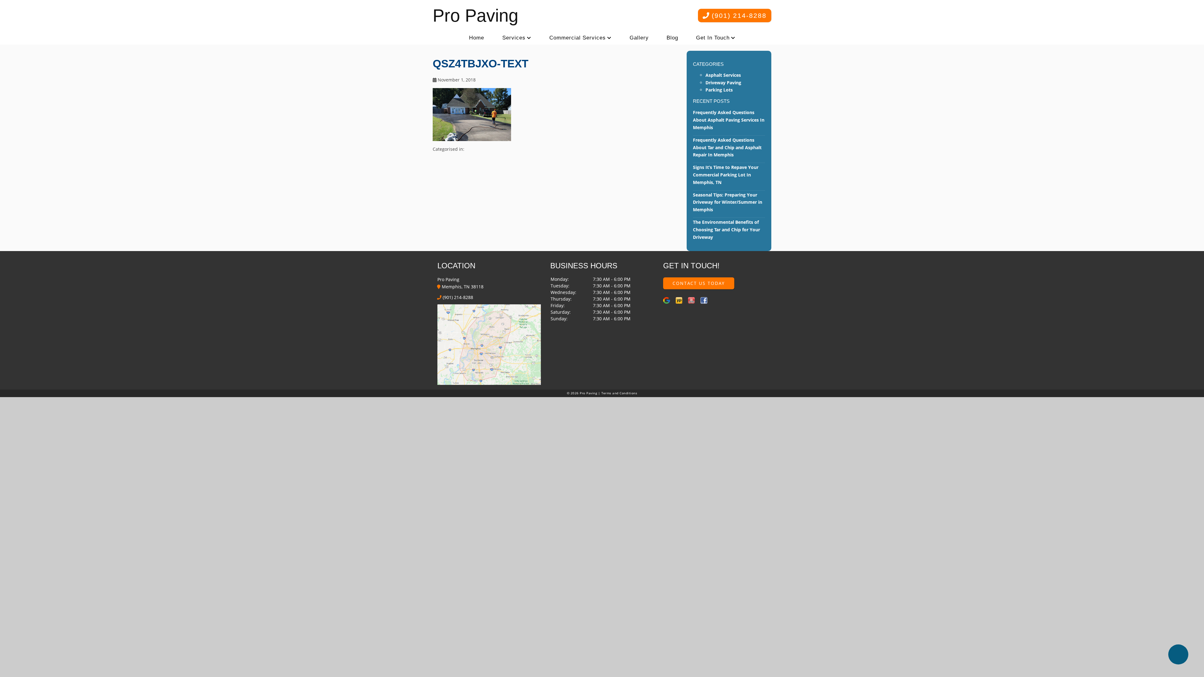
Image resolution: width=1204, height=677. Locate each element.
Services (513, 38)
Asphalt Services (723, 75)
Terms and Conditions (619, 393)
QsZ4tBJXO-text (480, 63)
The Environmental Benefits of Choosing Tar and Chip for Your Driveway (726, 229)
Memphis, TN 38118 (462, 287)
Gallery (639, 38)
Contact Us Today (699, 283)
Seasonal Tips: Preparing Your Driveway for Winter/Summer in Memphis (727, 202)
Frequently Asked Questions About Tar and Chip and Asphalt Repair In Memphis (727, 147)
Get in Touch (713, 38)
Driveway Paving (723, 83)
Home (476, 38)
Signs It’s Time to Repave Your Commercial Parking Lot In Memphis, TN (725, 174)
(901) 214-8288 (738, 15)
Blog (672, 38)
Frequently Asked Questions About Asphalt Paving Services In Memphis (728, 119)
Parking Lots (719, 90)
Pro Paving (475, 15)
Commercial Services (577, 38)
